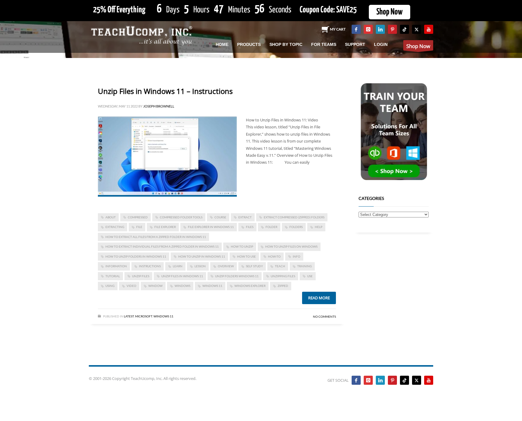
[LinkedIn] (380, 29)
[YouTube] (428, 29)
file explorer (165, 227)
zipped (283, 286)
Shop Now (389, 12)
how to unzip (242, 246)
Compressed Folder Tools (181, 217)
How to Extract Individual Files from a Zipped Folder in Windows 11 (162, 246)
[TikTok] (404, 29)
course (220, 217)
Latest (129, 316)
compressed (138, 217)
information (116, 266)
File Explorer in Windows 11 (211, 227)
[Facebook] (356, 29)
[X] (416, 29)
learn (177, 266)
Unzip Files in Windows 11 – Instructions (165, 91)
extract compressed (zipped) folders (294, 217)
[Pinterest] (392, 29)
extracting (114, 227)
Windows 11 (212, 286)
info (296, 256)
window (155, 286)
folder (271, 227)
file (139, 227)
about (110, 217)
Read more (319, 297)
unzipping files (283, 276)
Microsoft (143, 316)
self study (254, 266)
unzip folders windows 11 (237, 276)
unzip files (140, 276)
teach (280, 266)
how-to (274, 256)
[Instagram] (368, 29)
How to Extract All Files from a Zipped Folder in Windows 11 (155, 237)
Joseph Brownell (158, 106)
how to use (246, 256)
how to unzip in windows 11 (201, 256)
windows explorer (250, 286)
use (310, 276)
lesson (200, 266)
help (318, 227)
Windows (182, 286)
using (109, 286)
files (249, 227)
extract (245, 217)
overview (226, 266)
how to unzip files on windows (291, 246)
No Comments (324, 316)
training (304, 266)
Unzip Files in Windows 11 (182, 276)
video (131, 286)
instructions (150, 266)
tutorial (112, 276)
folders (296, 227)
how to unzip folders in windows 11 (135, 256)
